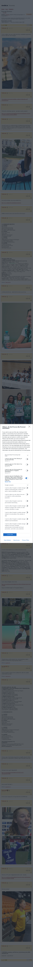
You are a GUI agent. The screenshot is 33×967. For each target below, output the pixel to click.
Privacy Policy (25, 540)
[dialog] (16, 483)
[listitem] (16, 455)
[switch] (27, 459)
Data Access (16, 540)
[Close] (29, 427)
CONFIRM (10, 534)
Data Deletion (7, 540)
